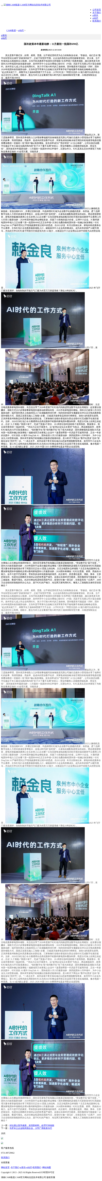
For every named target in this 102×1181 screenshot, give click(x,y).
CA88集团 (11, 30)
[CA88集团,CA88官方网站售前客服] (2, 1138)
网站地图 (46, 1167)
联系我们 (96, 21)
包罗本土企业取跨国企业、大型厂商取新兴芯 (31, 1128)
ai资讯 (95, 15)
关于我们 (96, 12)
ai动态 (95, 18)
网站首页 (5, 1167)
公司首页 (96, 10)
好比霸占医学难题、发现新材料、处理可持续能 (32, 1125)
